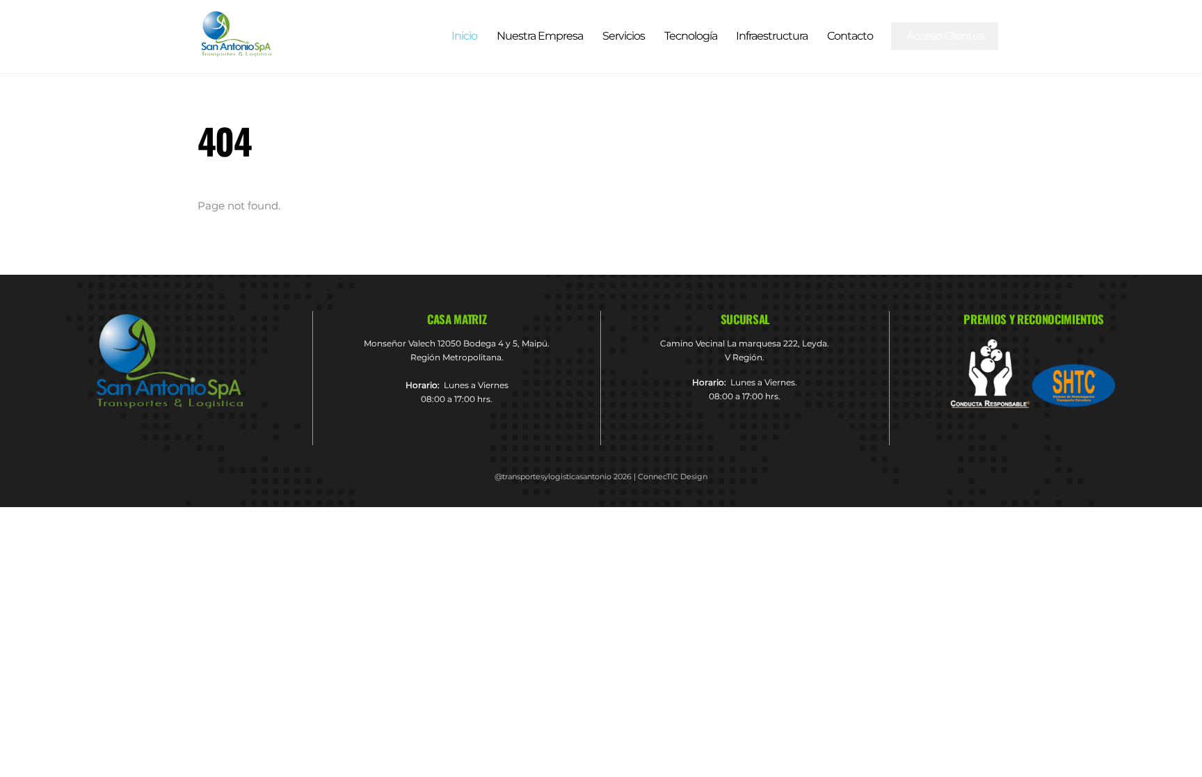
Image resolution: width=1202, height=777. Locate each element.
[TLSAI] (236, 50)
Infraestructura (772, 35)
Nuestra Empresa (540, 35)
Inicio (464, 35)
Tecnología (690, 35)
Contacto (850, 35)
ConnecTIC (658, 476)
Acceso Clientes (945, 35)
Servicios (623, 35)
